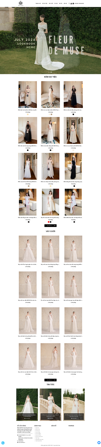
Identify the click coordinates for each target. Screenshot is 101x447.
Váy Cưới (51, 3)
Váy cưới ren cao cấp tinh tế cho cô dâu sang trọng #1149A (32, 372)
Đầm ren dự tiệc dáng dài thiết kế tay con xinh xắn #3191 (54, 145)
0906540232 (20, 440)
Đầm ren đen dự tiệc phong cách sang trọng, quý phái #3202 (78, 110)
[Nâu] (51, 114)
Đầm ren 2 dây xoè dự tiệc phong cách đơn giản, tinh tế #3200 (56, 181)
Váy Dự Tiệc (44, 3)
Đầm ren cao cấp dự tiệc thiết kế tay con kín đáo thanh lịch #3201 (56, 110)
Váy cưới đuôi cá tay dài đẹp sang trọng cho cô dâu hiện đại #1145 (56, 336)
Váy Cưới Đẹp (37, 432)
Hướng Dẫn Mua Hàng (39, 439)
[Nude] (27, 114)
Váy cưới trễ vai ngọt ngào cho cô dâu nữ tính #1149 (30, 264)
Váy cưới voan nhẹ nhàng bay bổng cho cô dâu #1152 (53, 264)
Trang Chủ (38, 3)
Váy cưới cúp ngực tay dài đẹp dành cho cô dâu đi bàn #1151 (78, 300)
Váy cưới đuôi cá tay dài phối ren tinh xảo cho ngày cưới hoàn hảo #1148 (35, 336)
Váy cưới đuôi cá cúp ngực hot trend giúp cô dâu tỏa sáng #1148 (79, 372)
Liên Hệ (65, 3)
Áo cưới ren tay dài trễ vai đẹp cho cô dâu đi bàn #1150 (54, 300)
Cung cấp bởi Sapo (56, 445)
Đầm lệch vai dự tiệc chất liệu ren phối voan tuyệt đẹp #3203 (32, 110)
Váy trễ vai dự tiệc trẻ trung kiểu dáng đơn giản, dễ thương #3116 (56, 217)
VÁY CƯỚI (50, 231)
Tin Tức (60, 3)
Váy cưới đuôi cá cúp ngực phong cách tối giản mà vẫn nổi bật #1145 (57, 372)
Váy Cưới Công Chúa (39, 436)
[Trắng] (48, 150)
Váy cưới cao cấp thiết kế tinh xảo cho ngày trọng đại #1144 (32, 300)
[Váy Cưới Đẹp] (50, 40)
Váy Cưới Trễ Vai (38, 435)
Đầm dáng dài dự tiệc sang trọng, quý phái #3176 (75, 181)
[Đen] (73, 114)
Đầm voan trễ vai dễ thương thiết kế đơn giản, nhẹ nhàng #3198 (33, 181)
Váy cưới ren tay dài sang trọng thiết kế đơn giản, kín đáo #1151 (79, 264)
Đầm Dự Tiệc (37, 429)
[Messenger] (98, 442)
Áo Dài (56, 3)
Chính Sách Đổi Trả (38, 440)
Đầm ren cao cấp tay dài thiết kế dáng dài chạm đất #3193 (78, 145)
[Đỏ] (48, 222)
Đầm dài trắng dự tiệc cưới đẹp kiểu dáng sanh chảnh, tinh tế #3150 (34, 217)
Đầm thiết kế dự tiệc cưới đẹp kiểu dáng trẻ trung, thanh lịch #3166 (80, 217)
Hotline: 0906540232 (79, 3)
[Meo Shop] (20, 3)
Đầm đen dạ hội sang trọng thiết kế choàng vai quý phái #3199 (33, 145)
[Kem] (49, 114)
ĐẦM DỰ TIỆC (50, 77)
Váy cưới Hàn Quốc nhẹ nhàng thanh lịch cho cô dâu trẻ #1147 (78, 336)
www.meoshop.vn (21, 442)
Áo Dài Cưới (37, 430)
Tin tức (50, 384)
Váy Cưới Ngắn (38, 433)
